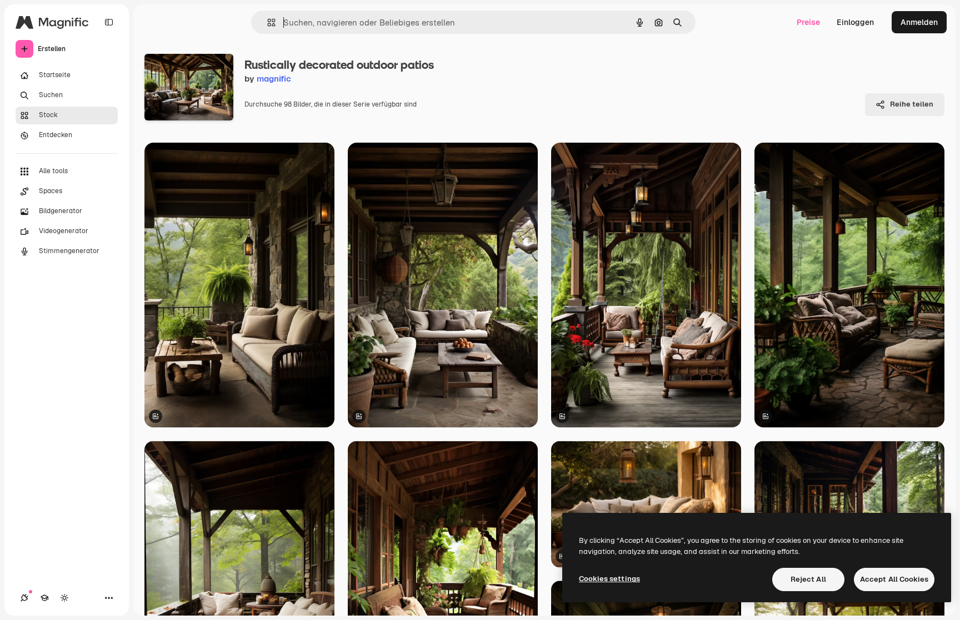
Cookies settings (609, 578)
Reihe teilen (911, 104)
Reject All (808, 579)
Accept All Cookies (894, 579)
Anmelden (919, 22)
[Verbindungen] (24, 598)
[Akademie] (44, 598)
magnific (274, 78)
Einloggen (855, 22)
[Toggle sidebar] (109, 22)
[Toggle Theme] (64, 598)
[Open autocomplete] (267, 22)
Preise (808, 22)
